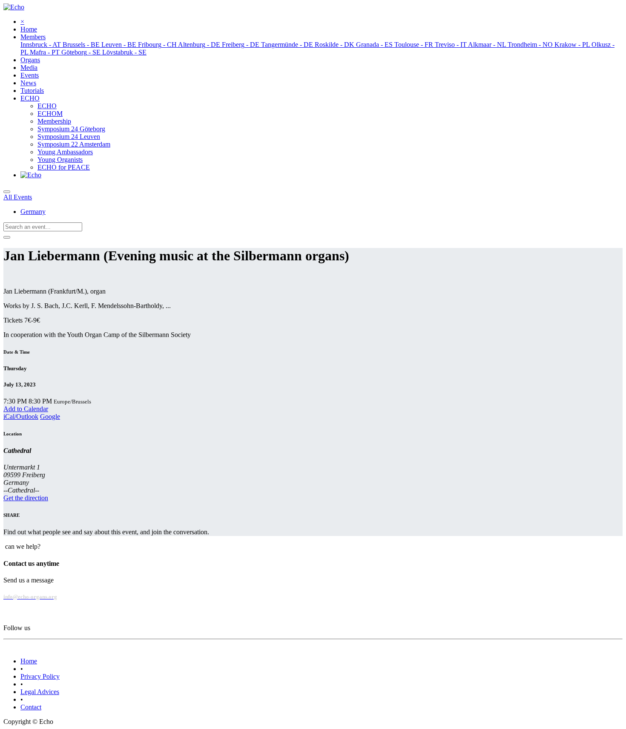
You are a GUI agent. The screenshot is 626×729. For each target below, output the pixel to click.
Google (50, 416)
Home (28, 661)
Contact (30, 707)
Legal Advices (39, 691)
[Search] (6, 237)
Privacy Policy (40, 676)
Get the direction (25, 497)
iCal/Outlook (20, 416)
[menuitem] (28, 29)
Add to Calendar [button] (25, 408)
